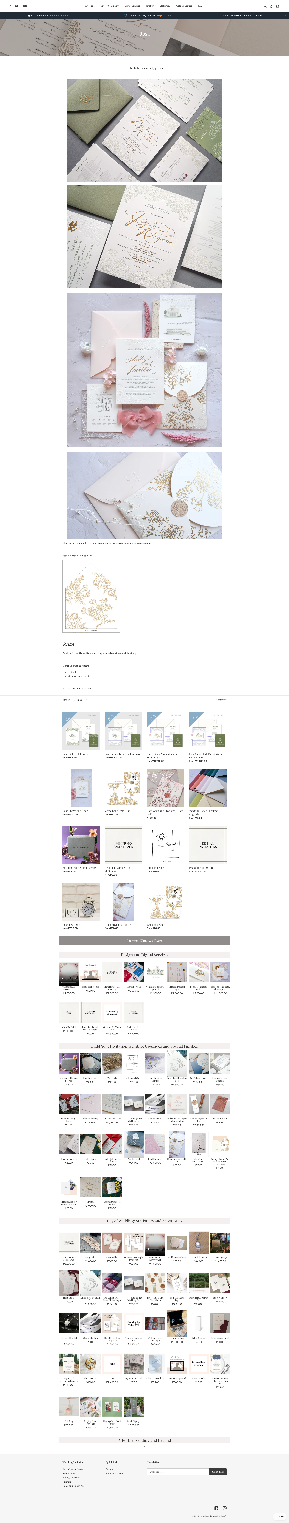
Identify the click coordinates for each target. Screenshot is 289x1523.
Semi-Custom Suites (72, 1469)
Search (109, 1469)
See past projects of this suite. (77, 688)
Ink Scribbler (21, 6)
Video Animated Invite (79, 676)
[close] (285, 15)
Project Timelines (71, 1477)
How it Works (69, 1473)
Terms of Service (114, 1473)
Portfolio (66, 1481)
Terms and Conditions (73, 1486)
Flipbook (72, 672)
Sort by (66, 700)
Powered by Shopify (218, 1516)
